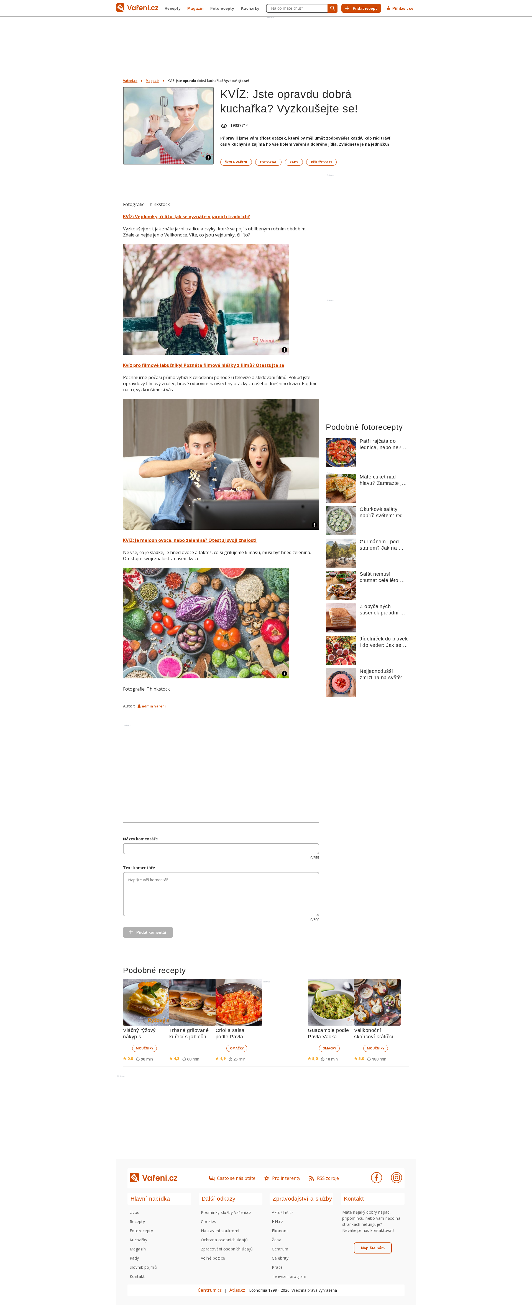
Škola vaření (236, 162)
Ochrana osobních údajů (224, 1239)
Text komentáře (139, 867)
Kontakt (137, 1276)
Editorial (268, 162)
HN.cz (277, 1221)
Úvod (135, 1212)
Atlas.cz (237, 1290)
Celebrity (280, 1258)
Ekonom (280, 1230)
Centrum (280, 1249)
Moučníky (144, 1048)
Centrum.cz (210, 1290)
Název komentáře (140, 838)
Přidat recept (365, 8)
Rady (294, 162)
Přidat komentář (151, 932)
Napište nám (373, 1248)
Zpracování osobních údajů (227, 1249)
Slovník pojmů (143, 1267)
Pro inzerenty (286, 1178)
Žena (276, 1239)
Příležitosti (321, 162)
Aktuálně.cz (282, 1212)
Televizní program (289, 1276)
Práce (277, 1267)
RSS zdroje (328, 1178)
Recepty (173, 8)
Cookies (208, 1221)
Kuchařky (250, 8)
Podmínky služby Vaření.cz (226, 1212)
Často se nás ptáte (236, 1178)
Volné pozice (213, 1258)
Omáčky (237, 1048)
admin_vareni (154, 706)
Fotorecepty (222, 8)
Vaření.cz (130, 80)
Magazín (195, 8)
